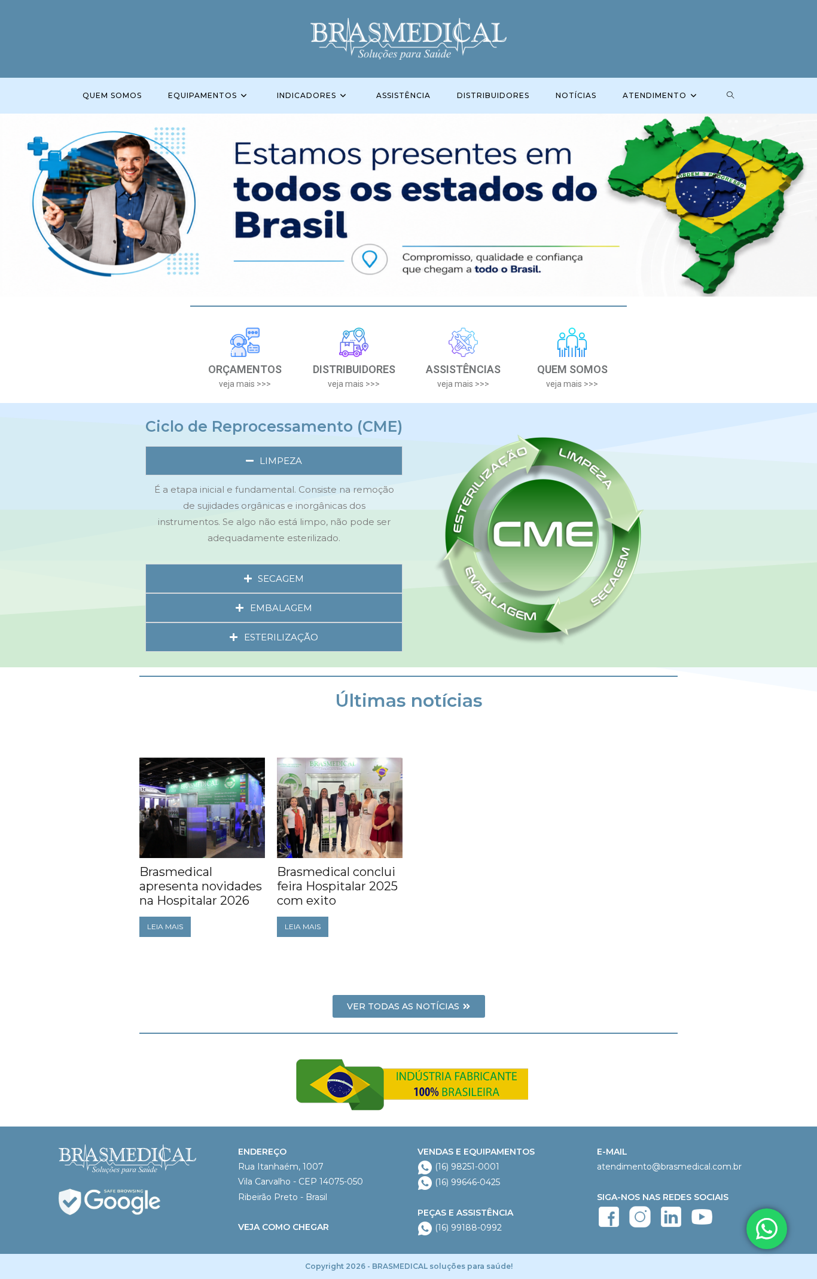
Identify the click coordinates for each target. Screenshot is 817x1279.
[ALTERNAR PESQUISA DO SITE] (731, 96)
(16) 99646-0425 (466, 1182)
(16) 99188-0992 (467, 1227)
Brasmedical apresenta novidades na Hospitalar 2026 (200, 886)
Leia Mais (165, 926)
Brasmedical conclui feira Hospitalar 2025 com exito (337, 886)
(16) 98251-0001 (465, 1166)
